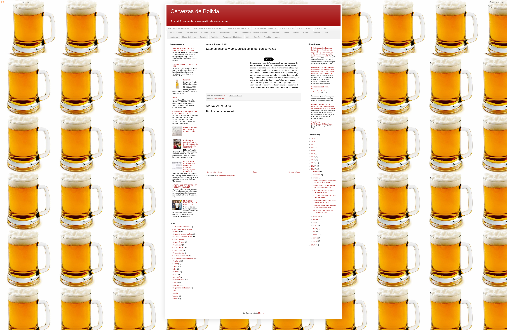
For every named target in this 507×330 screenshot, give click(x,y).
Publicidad (214, 37)
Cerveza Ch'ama (304, 28)
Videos (277, 37)
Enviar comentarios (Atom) (225, 176)
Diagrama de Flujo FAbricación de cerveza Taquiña (190, 129)
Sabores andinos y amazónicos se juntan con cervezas (324, 186)
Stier (248, 37)
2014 (313, 169)
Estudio (296, 33)
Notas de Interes (189, 37)
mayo (315, 229)
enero (315, 241)
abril (314, 232)
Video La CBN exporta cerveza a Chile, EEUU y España (324, 206)
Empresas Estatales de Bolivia (322, 67)
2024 (313, 138)
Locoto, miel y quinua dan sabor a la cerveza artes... (324, 211)
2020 (313, 151)
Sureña (257, 37)
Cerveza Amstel (287, 28)
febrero (315, 238)
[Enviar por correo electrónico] (230, 95)
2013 (313, 245)
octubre (316, 178)
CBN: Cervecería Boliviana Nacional (208, 28)
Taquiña (267, 37)
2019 (313, 154)
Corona (286, 33)
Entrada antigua (294, 172)
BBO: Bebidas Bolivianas (178, 28)
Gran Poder (315, 122)
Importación (173, 37)
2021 (313, 147)
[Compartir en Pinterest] (240, 95)
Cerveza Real (191, 33)
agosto (315, 219)
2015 (313, 166)
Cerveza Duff (320, 28)
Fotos (305, 33)
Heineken (316, 33)
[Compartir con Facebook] (238, 95)
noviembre (317, 175)
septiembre (317, 216)
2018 (313, 157)
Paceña (203, 37)
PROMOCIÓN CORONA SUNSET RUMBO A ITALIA (190, 203)
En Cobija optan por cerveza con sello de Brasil (324, 196)
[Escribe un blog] (233, 95)
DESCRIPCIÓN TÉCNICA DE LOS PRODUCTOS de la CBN (184, 186)
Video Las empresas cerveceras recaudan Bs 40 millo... (324, 181)
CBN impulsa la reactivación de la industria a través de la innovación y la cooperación (190, 144)
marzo (315, 235)
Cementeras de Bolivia (319, 87)
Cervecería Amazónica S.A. (238, 28)
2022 (313, 144)
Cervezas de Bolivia (194, 11)
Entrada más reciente (214, 172)
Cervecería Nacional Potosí (265, 28)
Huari (326, 33)
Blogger (261, 313)
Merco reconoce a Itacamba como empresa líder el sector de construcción (322, 91)
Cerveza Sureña (208, 33)
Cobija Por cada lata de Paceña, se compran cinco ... (324, 191)
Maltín (174, 98)
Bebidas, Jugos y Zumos (320, 104)
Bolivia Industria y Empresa (321, 48)
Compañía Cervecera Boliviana (254, 33)
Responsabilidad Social (232, 37)
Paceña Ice (187, 80)
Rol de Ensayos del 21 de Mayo (321, 124)
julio (314, 222)
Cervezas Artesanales (228, 33)
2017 (313, 160)
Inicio (255, 172)
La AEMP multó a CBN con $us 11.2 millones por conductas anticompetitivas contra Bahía (189, 166)
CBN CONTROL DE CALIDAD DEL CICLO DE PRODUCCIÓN (185, 112)
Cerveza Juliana (175, 33)
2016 (313, 163)
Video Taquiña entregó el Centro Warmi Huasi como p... (324, 201)
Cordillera (275, 33)
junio (315, 225)
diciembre (316, 172)
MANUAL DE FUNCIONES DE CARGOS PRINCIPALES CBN (183, 49)
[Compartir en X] (235, 95)
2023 (313, 141)
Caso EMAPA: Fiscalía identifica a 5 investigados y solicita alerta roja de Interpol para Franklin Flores (322, 71)
